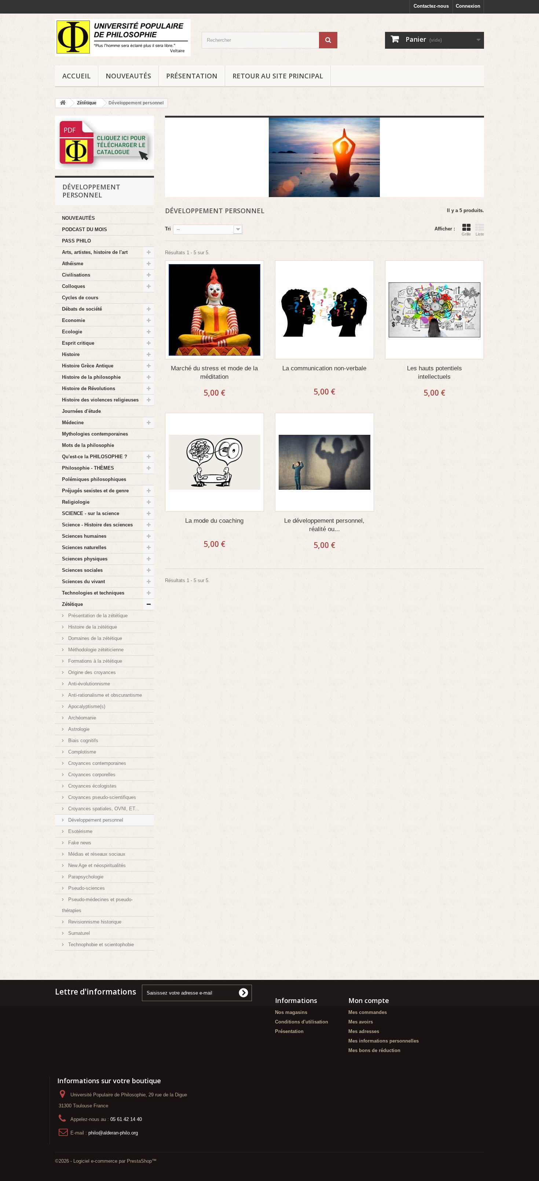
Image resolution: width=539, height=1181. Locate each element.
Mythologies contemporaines (95, 434)
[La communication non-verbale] (324, 310)
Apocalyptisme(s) (86, 706)
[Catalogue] (104, 143)
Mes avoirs (360, 1022)
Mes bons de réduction (374, 1050)
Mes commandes (367, 1012)
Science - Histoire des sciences (97, 524)
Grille (466, 234)
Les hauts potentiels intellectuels (434, 372)
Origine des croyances (91, 672)
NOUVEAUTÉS (128, 75)
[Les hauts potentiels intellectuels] (434, 310)
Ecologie (72, 331)
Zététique (72, 604)
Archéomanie (81, 718)
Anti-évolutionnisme (88, 683)
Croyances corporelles (91, 774)
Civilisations (76, 275)
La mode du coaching (214, 520)
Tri (168, 229)
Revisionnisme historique (94, 922)
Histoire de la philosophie (91, 377)
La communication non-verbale (324, 368)
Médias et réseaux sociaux (96, 854)
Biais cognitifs (82, 740)
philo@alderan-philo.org (113, 1133)
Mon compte (368, 1000)
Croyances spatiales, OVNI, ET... (103, 808)
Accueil (76, 75)
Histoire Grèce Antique (87, 366)
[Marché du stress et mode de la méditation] (214, 310)
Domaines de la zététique (94, 638)
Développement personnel (95, 820)
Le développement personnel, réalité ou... (324, 525)
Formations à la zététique (94, 661)
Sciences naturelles (84, 547)
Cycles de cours (80, 297)
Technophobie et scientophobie (100, 944)
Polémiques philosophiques (94, 479)
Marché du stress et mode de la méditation (214, 372)
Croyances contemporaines (96, 763)
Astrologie (78, 729)
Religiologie (75, 502)
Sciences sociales (82, 570)
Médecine (73, 422)
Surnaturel (78, 933)
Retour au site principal (277, 75)
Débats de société (82, 309)
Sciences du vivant (83, 581)
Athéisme (72, 263)
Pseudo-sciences (86, 888)
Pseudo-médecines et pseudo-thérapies (97, 905)
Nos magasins (291, 1012)
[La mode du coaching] (214, 462)
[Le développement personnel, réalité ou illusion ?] (324, 462)
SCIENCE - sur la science (90, 513)
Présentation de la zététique (97, 615)
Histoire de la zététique (92, 627)
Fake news (79, 842)
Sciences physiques (84, 559)
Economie (73, 320)
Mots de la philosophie (88, 445)
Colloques (73, 286)
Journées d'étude (81, 411)
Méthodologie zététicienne (95, 649)
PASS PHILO (76, 241)
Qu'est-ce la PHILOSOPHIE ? (94, 456)
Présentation (191, 75)
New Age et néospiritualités (96, 865)
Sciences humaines (84, 536)
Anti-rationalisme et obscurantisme (104, 695)
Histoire (71, 354)
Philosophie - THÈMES (88, 468)
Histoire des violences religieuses (100, 400)
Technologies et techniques (93, 593)
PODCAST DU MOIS (84, 229)
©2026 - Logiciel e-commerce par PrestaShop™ (106, 1161)
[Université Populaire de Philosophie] (123, 37)
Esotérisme (79, 831)
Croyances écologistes (92, 786)
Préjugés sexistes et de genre (95, 490)
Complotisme (81, 752)
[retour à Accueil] (63, 103)
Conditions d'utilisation (301, 1022)
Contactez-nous (431, 6)
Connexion (468, 6)
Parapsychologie (85, 877)
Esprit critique (78, 343)
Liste (480, 234)
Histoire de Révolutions (88, 388)
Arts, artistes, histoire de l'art (95, 252)
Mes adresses (363, 1031)
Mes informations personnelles (383, 1041)
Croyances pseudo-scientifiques (101, 797)
